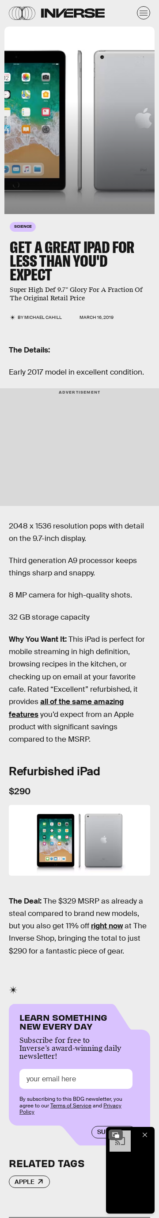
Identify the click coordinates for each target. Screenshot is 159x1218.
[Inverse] (73, 13)
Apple (24, 1182)
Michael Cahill (43, 317)
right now (107, 926)
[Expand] (116, 1135)
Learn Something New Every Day (63, 1020)
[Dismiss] (145, 1135)
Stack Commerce (8, 124)
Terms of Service (70, 1105)
